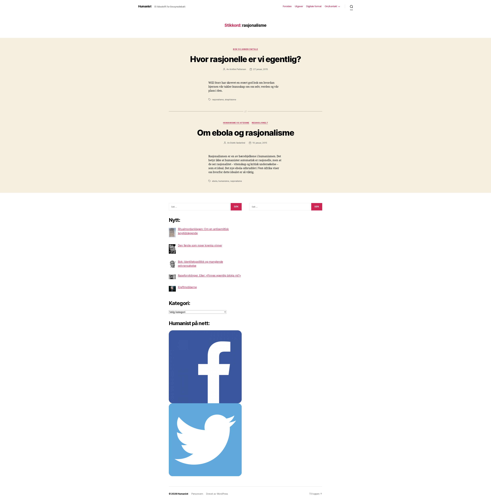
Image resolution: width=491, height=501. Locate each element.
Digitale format (314, 6)
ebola (214, 181)
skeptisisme (230, 99)
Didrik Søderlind (237, 142)
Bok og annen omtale (245, 49)
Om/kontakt (331, 6)
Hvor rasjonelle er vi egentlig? (245, 59)
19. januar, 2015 (259, 142)
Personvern (197, 493)
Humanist (144, 6)
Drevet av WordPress (217, 493)
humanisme (223, 181)
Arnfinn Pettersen (237, 69)
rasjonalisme (218, 99)
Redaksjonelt (260, 123)
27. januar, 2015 (260, 69)
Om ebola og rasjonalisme (245, 133)
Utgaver (299, 6)
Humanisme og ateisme (236, 123)
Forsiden (287, 6)
